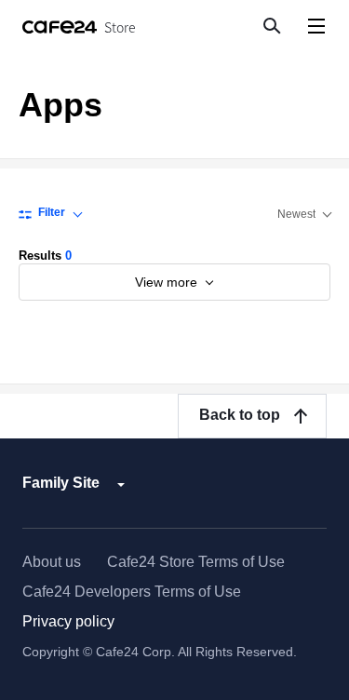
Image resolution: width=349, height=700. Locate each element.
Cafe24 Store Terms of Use (196, 562)
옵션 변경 (303, 214)
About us (51, 562)
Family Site (61, 483)
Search (271, 25)
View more (168, 282)
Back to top (239, 415)
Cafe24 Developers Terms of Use (131, 591)
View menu (316, 25)
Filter (51, 212)
